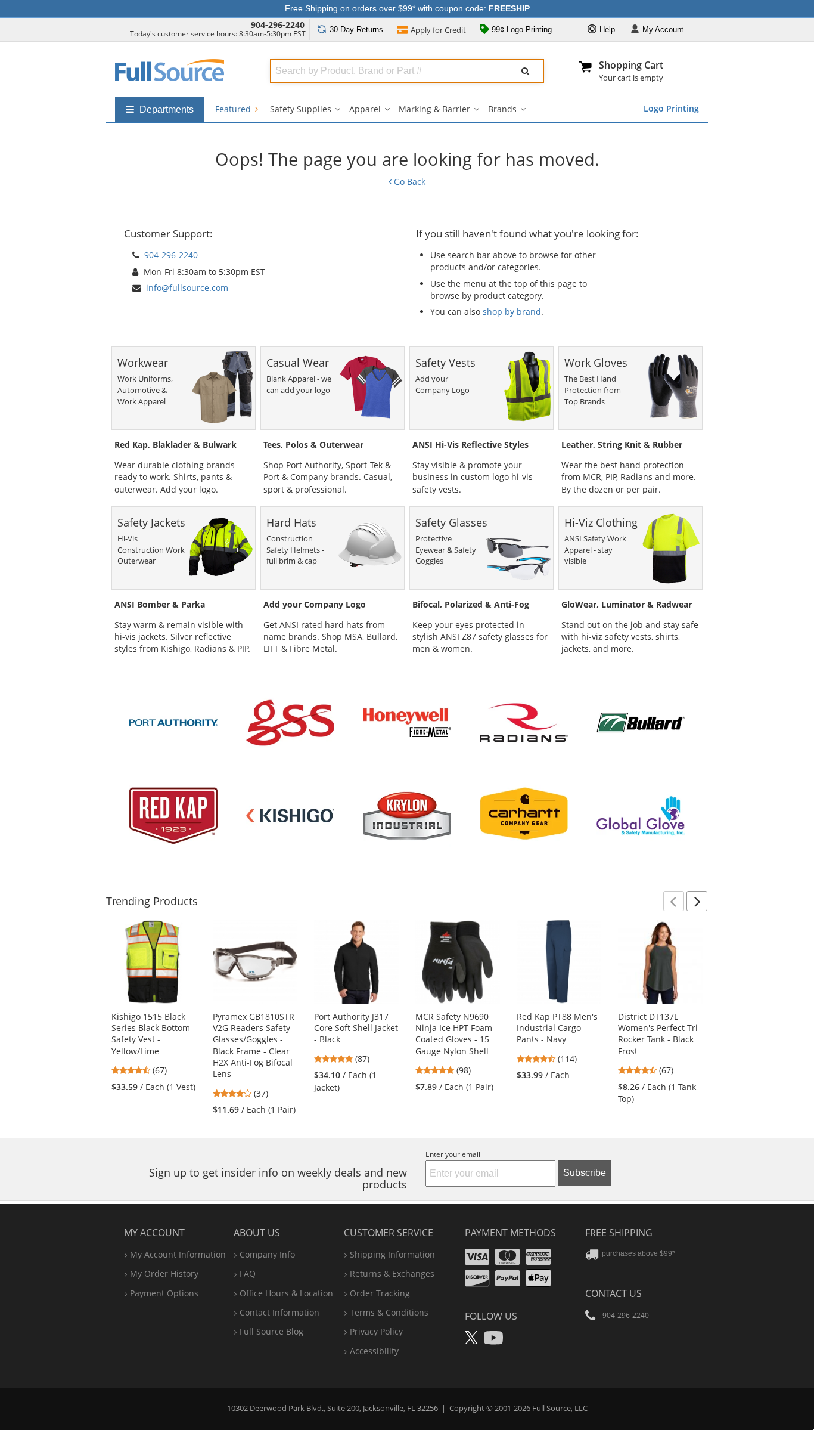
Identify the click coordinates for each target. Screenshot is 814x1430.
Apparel (365, 108)
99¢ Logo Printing (520, 29)
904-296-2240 (278, 24)
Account (662, 29)
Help (606, 29)
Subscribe (584, 1173)
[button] (673, 901)
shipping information (392, 1254)
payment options (164, 1293)
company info (267, 1254)
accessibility (374, 1351)
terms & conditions (389, 1312)
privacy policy (376, 1331)
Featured (234, 108)
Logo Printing (671, 108)
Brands (502, 108)
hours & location (286, 1293)
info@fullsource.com (187, 287)
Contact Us (613, 1293)
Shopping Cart (631, 65)
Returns (356, 29)
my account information (178, 1254)
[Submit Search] (525, 71)
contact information (279, 1312)
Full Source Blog (271, 1331)
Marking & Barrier (434, 108)
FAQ (248, 1273)
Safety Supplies (300, 108)
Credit (438, 29)
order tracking (380, 1293)
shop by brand (512, 311)
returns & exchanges (392, 1273)
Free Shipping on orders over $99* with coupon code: (407, 8)
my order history (164, 1273)
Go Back (408, 181)
